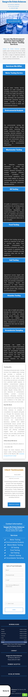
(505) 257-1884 (14, 8)
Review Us (6, 691)
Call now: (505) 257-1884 (14, 21)
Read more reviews (14, 504)
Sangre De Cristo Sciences (11, 49)
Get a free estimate (14, 6)
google (14, 679)
